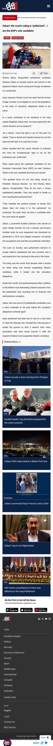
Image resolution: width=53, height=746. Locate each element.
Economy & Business (14, 652)
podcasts (8, 691)
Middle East (9, 669)
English (7, 711)
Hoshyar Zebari (18, 38)
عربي (6, 705)
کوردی (6, 716)
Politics (7, 38)
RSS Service (10, 727)
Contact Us (9, 722)
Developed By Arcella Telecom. (27, 736)
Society (7, 658)
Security (8, 647)
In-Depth (8, 680)
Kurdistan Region (12, 636)
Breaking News (10, 18)
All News (8, 685)
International (10, 674)
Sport (6, 663)
